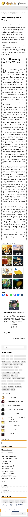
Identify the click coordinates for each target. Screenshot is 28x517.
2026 (24, 359)
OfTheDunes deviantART (7, 466)
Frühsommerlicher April (14, 425)
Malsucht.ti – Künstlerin (7, 461)
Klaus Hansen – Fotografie (7, 460)
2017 (12, 356)
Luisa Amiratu (5, 375)
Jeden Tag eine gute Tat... (14, 421)
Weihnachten (5, 389)
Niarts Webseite (5, 463)
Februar (16, 364)
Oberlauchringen (19, 381)
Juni (21, 370)
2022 (7, 359)
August (9, 361)
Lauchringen (16, 372)
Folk (21, 364)
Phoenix (4, 383)
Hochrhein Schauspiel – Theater (9, 458)
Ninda (3, 381)
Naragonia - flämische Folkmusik (16, 409)
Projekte (11, 383)
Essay (10, 364)
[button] (26, 8)
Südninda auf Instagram (7, 473)
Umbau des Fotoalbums (14, 429)
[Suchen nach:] (14, 347)
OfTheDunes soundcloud (7, 468)
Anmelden (4, 485)
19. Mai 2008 (6, 24)
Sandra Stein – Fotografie (7, 471)
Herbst (10, 367)
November (10, 381)
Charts (23, 361)
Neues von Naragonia (13, 413)
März (16, 375)
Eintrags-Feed (4, 487)
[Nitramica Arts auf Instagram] (5, 502)
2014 (3, 356)
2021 (3, 359)
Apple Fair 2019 (12, 397)
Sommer (4, 386)
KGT (3, 372)
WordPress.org (5, 492)
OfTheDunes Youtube (6, 470)
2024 (16, 359)
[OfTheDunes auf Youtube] (11, 502)
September (17, 383)
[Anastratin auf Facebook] (17, 502)
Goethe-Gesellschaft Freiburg (8, 456)
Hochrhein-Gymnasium (8, 370)
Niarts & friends (6, 378)
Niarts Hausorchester (18, 378)
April (3, 361)
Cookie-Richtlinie (15, 511)
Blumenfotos (16, 361)
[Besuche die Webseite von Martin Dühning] (11, 327)
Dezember (4, 364)
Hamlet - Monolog (12, 433)
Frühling (4, 367)
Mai (12, 375)
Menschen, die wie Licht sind (15, 401)
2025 (20, 359)
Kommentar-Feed (5, 490)
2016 (7, 356)
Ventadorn (18, 386)
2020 (24, 356)
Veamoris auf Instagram (7, 475)
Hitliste (16, 367)
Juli (17, 370)
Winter (13, 389)
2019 (20, 356)
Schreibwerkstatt (15, 12)
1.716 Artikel (21, 312)
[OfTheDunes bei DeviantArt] (22, 502)
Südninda (10, 386)
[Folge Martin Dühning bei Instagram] (13, 327)
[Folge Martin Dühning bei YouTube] (16, 327)
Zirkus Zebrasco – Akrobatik (8, 478)
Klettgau (8, 372)
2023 (12, 359)
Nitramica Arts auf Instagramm (9, 465)
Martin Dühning (16, 24)
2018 (16, 356)
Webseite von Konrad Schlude (9, 476)
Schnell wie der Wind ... (14, 405)
